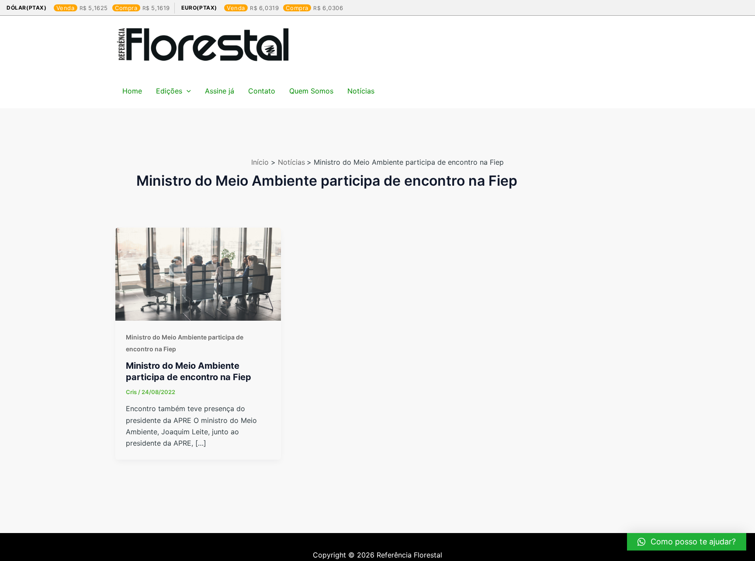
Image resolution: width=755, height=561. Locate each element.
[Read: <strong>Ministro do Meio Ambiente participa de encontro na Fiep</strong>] (198, 273)
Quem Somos (311, 91)
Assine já (219, 91)
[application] (186, 90)
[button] (686, 542)
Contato (261, 91)
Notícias (360, 91)
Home (132, 91)
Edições (169, 91)
